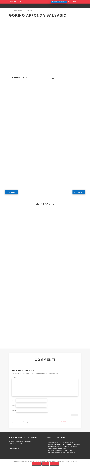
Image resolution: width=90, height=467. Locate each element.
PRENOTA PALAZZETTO (59, 1)
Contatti (79, 1)
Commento (15, 377)
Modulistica (66, 5)
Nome (13, 400)
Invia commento (74, 415)
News (33, 5)
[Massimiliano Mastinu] (15, 92)
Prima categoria (43, 5)
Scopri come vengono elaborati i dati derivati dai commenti (55, 422)
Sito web (14, 410)
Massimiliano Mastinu (29, 89)
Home (10, 5)
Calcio (53, 77)
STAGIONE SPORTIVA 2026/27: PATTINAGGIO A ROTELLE (61, 452)
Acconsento (36, 464)
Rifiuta (46, 464)
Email (13, 405)
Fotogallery (55, 5)
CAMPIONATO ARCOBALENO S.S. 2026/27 (58, 440)
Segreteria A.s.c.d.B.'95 (16, 262)
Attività (25, 5)
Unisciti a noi (76, 5)
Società (16, 5)
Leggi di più (54, 464)
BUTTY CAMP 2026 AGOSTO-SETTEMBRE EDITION (60, 450)
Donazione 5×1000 (72, 1)
